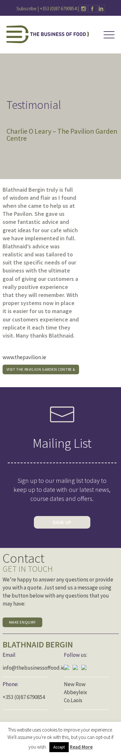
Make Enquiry (22, 622)
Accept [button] (59, 747)
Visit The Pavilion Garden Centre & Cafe (40, 370)
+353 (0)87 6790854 (58, 8)
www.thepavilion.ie (24, 357)
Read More (81, 747)
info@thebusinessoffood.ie (34, 667)
